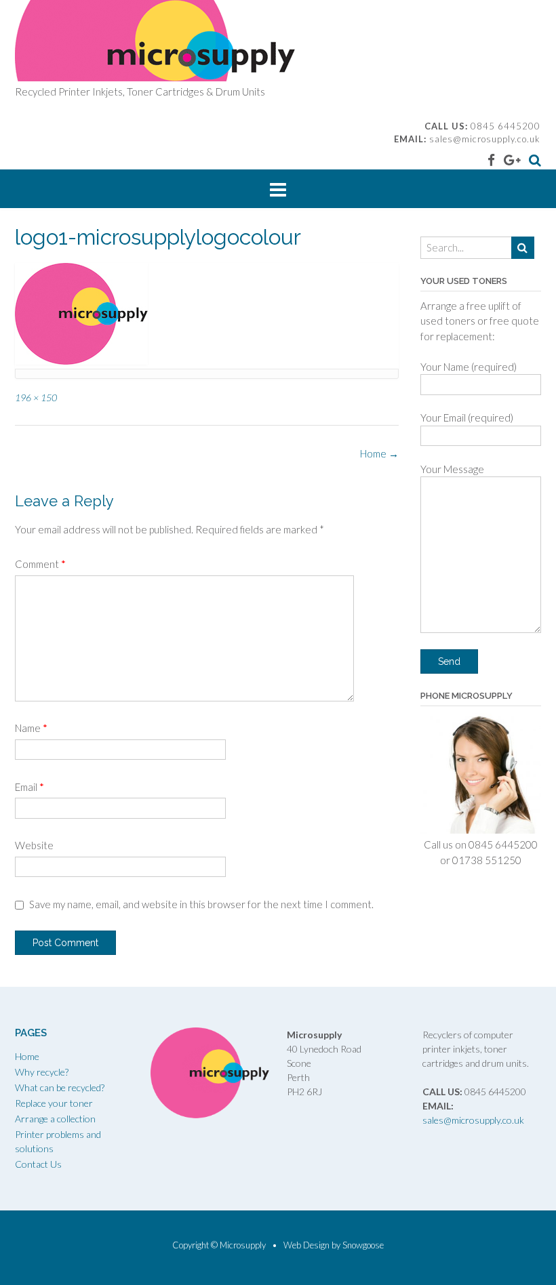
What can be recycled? (59, 1087)
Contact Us (38, 1164)
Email (29, 787)
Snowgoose (363, 1245)
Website (34, 845)
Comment (40, 564)
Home (379, 453)
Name (31, 728)
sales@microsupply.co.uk (484, 139)
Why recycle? (41, 1072)
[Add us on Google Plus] (512, 159)
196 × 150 (36, 397)
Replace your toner (54, 1103)
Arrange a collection (55, 1118)
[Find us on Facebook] (491, 159)
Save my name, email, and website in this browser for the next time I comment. (201, 904)
